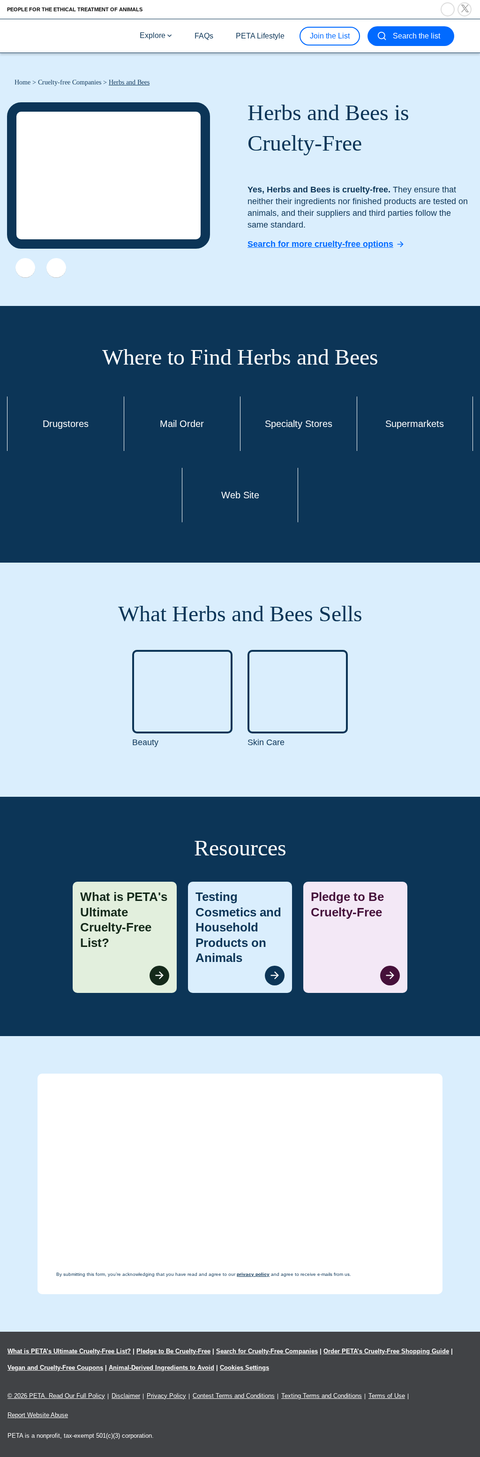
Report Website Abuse (38, 1415)
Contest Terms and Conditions (234, 1395)
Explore (152, 35)
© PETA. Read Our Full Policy (56, 1395)
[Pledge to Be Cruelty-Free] (355, 937)
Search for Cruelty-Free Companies (267, 1351)
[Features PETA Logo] (56, 268)
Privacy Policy (166, 1395)
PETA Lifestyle (260, 36)
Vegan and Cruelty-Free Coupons (55, 1367)
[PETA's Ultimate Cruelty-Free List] (69, 35)
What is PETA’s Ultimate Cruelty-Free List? (69, 1351)
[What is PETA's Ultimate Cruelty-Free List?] (125, 937)
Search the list (416, 36)
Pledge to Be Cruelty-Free (173, 1351)
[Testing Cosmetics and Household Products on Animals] (240, 937)
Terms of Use (386, 1395)
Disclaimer (126, 1395)
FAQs (204, 36)
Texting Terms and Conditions (321, 1395)
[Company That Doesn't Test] (25, 268)
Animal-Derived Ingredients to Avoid (161, 1367)
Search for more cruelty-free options (320, 244)
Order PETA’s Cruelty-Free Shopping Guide (386, 1351)
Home (22, 82)
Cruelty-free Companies (69, 82)
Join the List (330, 36)
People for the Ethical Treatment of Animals (74, 9)
